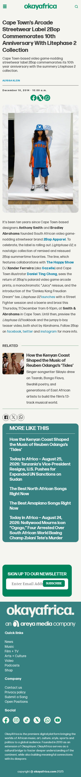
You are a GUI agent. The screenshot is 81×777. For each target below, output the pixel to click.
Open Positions (16, 702)
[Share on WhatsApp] (47, 98)
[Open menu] (5, 6)
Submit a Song (16, 697)
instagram (48, 332)
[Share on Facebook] (33, 98)
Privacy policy (15, 692)
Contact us (13, 688)
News (9, 642)
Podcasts (12, 665)
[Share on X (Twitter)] (40, 98)
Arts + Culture (15, 656)
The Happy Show (60, 262)
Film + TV (11, 651)
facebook (14, 332)
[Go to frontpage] (40, 6)
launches (48, 297)
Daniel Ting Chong (42, 274)
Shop (9, 670)
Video (9, 661)
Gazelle (48, 268)
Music (9, 647)
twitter (28, 332)
